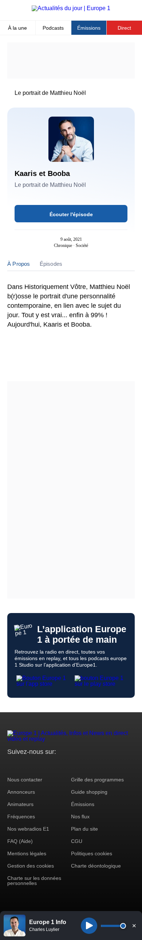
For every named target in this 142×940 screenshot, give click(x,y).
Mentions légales (26, 853)
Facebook (36, 765)
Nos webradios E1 (28, 829)
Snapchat (61, 765)
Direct (124, 28)
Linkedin (73, 765)
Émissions (88, 28)
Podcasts (53, 28)
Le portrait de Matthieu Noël (50, 93)
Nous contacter (24, 779)
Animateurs (20, 804)
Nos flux (80, 816)
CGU (76, 841)
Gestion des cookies (30, 866)
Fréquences (21, 816)
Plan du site (84, 829)
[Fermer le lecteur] (134, 925)
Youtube (49, 765)
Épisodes (51, 264)
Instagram (24, 765)
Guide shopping (89, 792)
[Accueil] (71, 8)
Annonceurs (21, 792)
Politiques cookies (91, 853)
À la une (17, 28)
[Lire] (89, 926)
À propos (18, 264)
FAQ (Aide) (20, 841)
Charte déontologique (96, 866)
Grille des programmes (97, 779)
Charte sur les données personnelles (34, 880)
